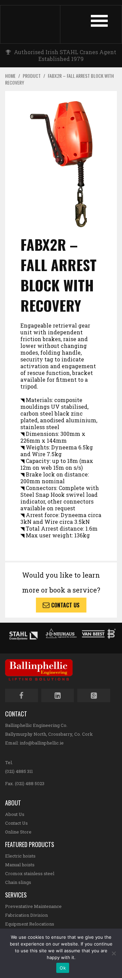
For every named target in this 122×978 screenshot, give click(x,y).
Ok (63, 968)
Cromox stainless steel (29, 873)
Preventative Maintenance (33, 906)
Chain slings (18, 882)
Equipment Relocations (29, 924)
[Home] (36, 24)
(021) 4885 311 (19, 771)
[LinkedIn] (57, 695)
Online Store (18, 832)
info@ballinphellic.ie (42, 743)
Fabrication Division (26, 915)
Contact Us (65, 605)
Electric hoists (20, 856)
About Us (14, 814)
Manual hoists (20, 865)
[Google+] (93, 695)
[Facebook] (21, 695)
